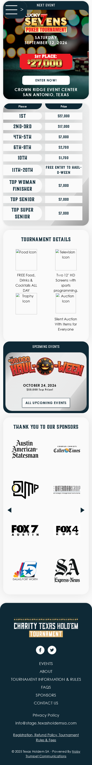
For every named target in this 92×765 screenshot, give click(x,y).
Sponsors (46, 695)
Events (46, 663)
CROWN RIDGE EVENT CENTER (46, 89)
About (46, 671)
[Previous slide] (9, 510)
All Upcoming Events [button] (46, 403)
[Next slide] (83, 510)
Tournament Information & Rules (46, 679)
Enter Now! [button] (46, 80)
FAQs (46, 687)
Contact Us (46, 703)
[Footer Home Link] (46, 627)
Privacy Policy (46, 715)
